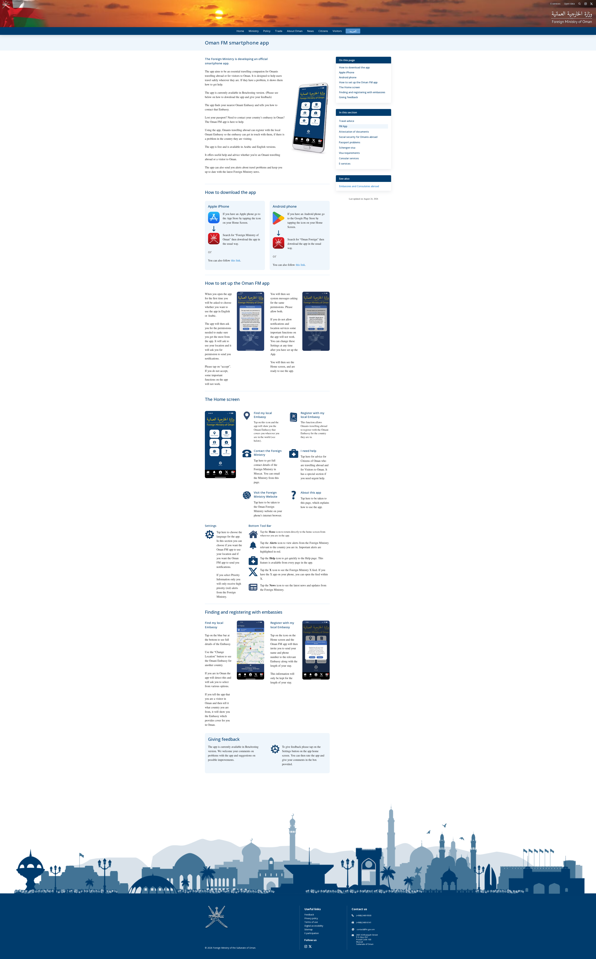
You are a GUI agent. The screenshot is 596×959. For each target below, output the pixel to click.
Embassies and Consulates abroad (359, 186)
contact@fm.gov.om (366, 929)
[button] (580, 4)
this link (235, 260)
